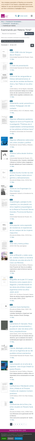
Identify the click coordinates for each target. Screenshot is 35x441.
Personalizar (18, 438)
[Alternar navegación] (31, 16)
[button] (5, 16)
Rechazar (10, 438)
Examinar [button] (30, 34)
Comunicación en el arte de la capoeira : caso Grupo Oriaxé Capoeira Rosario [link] (22, 366)
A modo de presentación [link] (19, 65)
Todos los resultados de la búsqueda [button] (13, 41)
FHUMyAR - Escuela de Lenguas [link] (11, 24)
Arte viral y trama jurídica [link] (19, 243)
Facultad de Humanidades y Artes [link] (14, 22)
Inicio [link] (2, 22)
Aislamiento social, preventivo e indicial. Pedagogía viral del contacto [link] (22, 105)
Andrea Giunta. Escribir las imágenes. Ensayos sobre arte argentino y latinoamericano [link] (21, 175)
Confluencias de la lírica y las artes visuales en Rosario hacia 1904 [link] (21, 407)
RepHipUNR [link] (13, 430)
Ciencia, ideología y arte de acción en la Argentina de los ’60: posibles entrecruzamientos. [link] (21, 350)
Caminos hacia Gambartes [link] (19, 307)
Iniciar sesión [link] (24, 16)
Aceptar (4, 438)
